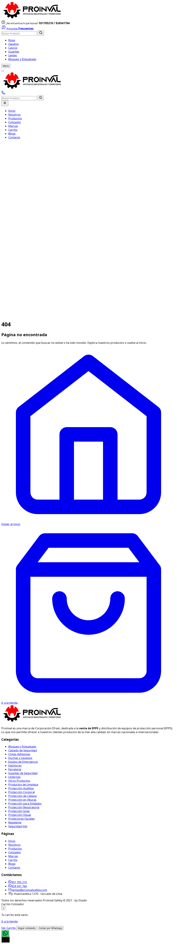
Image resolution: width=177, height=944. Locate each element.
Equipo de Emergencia (23, 762)
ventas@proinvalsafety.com (29, 890)
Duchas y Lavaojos (20, 758)
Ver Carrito (8, 928)
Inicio (11, 111)
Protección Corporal (21, 792)
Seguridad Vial (17, 826)
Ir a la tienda (9, 921)
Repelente (14, 822)
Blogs (12, 133)
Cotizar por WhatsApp (50, 928)
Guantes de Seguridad (23, 773)
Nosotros (14, 114)
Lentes (12, 55)
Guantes (13, 51)
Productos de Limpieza (23, 784)
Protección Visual (19, 815)
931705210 (46, 23)
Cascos (12, 48)
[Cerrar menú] (4, 103)
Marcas (13, 126)
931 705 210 (19, 882)
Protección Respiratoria (23, 807)
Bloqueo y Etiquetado (22, 59)
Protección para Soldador (25, 803)
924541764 (63, 23)
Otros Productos (19, 781)
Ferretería (14, 769)
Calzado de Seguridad (22, 750)
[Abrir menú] (2, 70)
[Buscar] (41, 33)
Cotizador (14, 122)
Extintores (15, 765)
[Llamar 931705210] (3, 93)
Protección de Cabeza (22, 796)
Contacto (14, 137)
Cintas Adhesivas (19, 754)
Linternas (14, 777)
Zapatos (13, 44)
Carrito (12, 130)
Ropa (11, 40)
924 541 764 (19, 886)
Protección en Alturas (22, 800)
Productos (15, 118)
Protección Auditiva (21, 788)
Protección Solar (19, 811)
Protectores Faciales (21, 819)
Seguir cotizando (26, 928)
